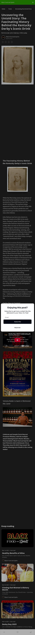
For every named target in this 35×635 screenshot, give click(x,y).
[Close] (31, 306)
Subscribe (17, 322)
